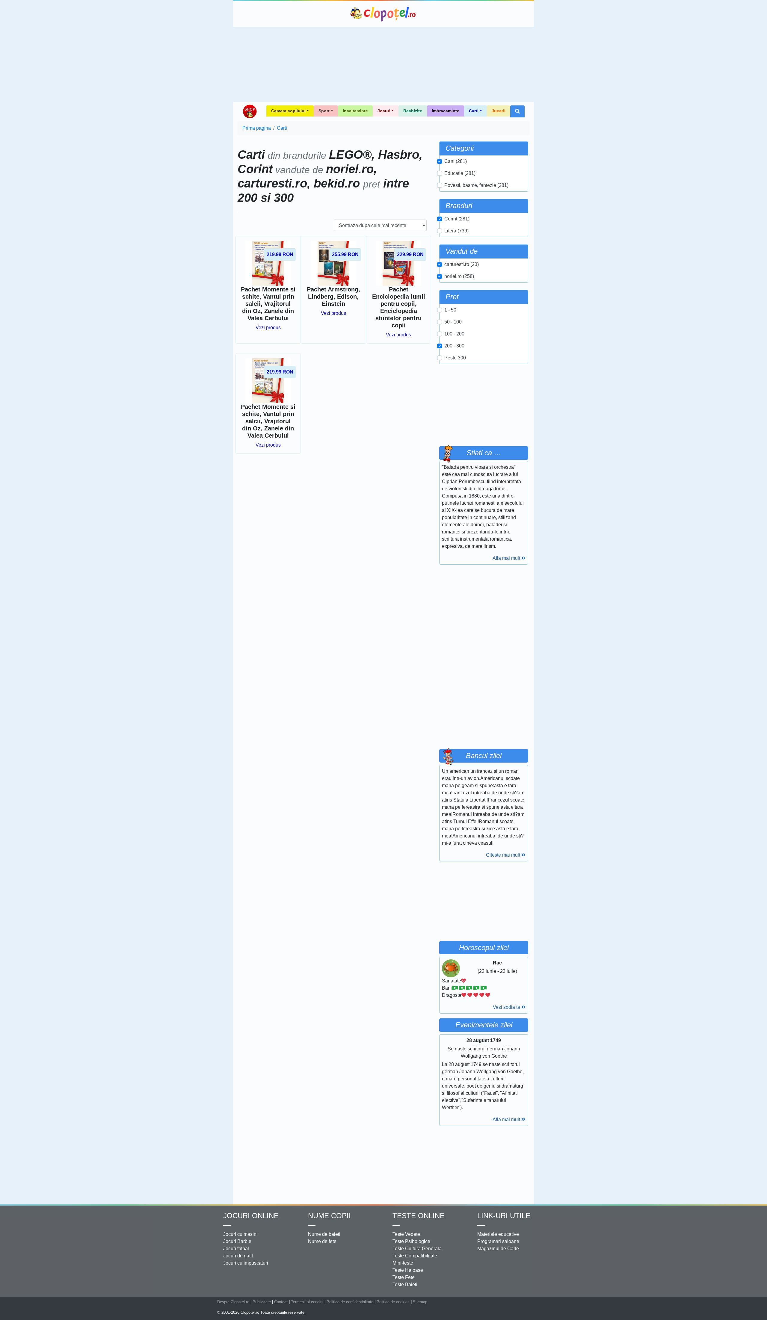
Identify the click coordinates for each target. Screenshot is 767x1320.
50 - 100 (453, 321)
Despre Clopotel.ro (233, 1302)
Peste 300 (455, 357)
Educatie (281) (459, 173)
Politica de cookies (393, 1302)
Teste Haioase (407, 1270)
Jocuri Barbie (237, 1241)
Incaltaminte (355, 110)
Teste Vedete (406, 1234)
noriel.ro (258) (459, 276)
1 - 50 (450, 309)
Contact (281, 1302)
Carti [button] (473, 110)
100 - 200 (454, 333)
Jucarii (498, 110)
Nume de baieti (324, 1234)
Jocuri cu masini (240, 1234)
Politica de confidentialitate (350, 1302)
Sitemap (420, 1302)
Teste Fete (403, 1277)
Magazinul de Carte (498, 1248)
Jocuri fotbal (236, 1248)
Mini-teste (402, 1262)
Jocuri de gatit (238, 1255)
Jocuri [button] (384, 110)
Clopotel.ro (383, 14)
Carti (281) (455, 161)
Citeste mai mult (503, 855)
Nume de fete (322, 1241)
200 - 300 (454, 345)
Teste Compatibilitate (414, 1255)
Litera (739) (456, 230)
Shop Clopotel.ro (249, 111)
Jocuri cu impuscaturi (245, 1262)
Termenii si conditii (307, 1302)
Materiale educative (498, 1234)
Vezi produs (268, 327)
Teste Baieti (404, 1284)
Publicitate (262, 1302)
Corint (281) (456, 218)
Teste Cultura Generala (417, 1248)
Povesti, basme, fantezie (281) (476, 185)
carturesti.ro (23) (461, 264)
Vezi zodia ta (507, 1007)
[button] (517, 111)
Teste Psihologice (411, 1241)
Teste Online (418, 1216)
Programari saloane (498, 1241)
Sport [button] (324, 110)
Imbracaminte (445, 110)
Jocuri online (251, 1216)
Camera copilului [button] (288, 110)
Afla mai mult (507, 558)
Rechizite (412, 110)
